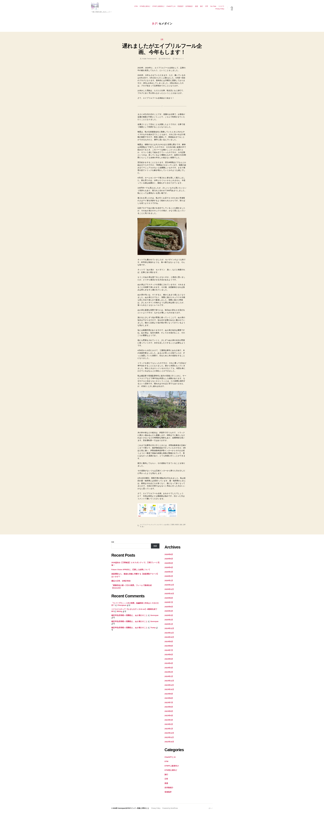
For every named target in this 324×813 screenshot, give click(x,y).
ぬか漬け (167, 524)
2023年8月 (169, 698)
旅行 (201, 6)
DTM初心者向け (145, 6)
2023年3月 (169, 720)
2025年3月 (169, 615)
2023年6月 (169, 707)
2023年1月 (169, 729)
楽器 (196, 6)
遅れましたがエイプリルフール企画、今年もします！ (162, 49)
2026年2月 (169, 576)
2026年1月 (169, 580)
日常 (206, 6)
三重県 (172, 524)
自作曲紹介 (189, 6)
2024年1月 (169, 676)
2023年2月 (169, 724)
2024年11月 (169, 633)
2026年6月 (169, 559)
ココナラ (221, 6)
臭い (143, 526)
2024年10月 (169, 637)
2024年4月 (169, 663)
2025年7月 (169, 602)
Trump (153, 628)
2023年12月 (169, 681)
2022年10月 (169, 742)
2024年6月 (169, 654)
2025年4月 (169, 611)
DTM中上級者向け (158, 6)
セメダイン (160, 524)
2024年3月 (169, 668)
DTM (136, 6)
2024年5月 (169, 659)
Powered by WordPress (170, 808)
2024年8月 (169, 646)
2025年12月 (169, 585)
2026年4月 (169, 567)
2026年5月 (169, 563)
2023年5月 (169, 711)
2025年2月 (169, 620)
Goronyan (154, 615)
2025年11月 (169, 589)
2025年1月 (169, 624)
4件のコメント (179, 58)
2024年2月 (169, 672)
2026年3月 (169, 572)
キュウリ (153, 524)
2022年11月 (169, 737)
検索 (112, 542)
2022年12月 (169, 733)
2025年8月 (169, 598)
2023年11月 (169, 685)
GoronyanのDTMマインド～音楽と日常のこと (133, 808)
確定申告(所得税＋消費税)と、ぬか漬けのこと (129, 615)
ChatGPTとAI (170, 6)
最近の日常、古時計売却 (120, 581)
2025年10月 (169, 594)
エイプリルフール (145, 524)
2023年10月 (169, 689)
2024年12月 (169, 628)
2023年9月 (169, 694)
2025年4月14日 (165, 58)
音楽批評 (180, 6)
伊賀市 (177, 524)
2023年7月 (169, 702)
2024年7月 (169, 650)
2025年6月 (169, 607)
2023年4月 (169, 715)
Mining (119, 611)
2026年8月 (169, 554)
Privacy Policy (219, 9)
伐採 (181, 524)
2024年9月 (169, 641)
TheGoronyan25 (151, 58)
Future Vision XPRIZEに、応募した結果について (130, 569)
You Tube (213, 6)
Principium (122, 605)
